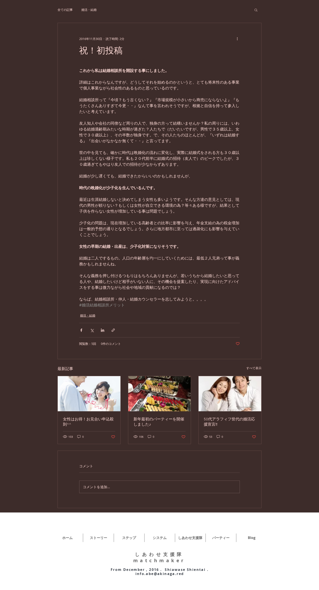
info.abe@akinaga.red (159, 573)
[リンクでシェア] (113, 330)
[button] (256, 10)
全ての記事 (65, 10)
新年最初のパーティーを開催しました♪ (158, 422)
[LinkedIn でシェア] (102, 330)
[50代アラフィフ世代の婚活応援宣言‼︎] (230, 393)
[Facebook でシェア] (81, 330)
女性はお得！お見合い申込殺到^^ (88, 422)
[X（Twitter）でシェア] (92, 330)
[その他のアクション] (237, 38)
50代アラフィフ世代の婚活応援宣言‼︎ (229, 422)
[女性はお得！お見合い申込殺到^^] (89, 393)
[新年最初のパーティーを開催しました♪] (159, 393)
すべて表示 (253, 368)
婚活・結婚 (89, 10)
